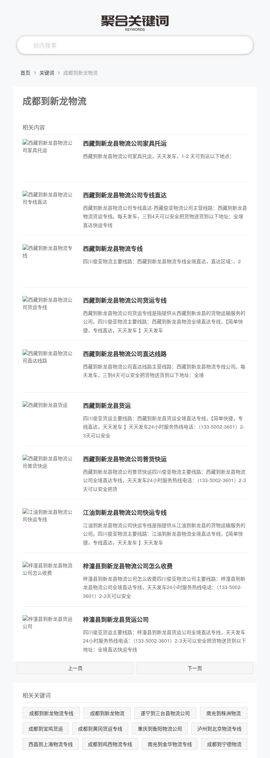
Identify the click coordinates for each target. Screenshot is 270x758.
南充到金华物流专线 (170, 743)
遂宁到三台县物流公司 (165, 712)
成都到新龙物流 (107, 712)
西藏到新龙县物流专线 (113, 248)
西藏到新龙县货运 (107, 405)
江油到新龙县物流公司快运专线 (125, 512)
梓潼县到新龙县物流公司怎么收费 (128, 566)
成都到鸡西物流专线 (110, 743)
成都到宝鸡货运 (45, 728)
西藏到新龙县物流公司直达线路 (125, 353)
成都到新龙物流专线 (51, 712)
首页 (25, 72)
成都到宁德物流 (224, 743)
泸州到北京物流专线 (219, 728)
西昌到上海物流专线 (50, 743)
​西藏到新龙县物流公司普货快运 (125, 459)
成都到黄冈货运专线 (100, 728)
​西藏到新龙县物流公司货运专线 (125, 300)
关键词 (46, 72)
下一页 (194, 667)
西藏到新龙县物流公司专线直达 (125, 195)
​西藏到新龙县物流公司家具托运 (125, 143)
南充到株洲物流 (223, 712)
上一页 (75, 667)
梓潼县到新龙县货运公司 (116, 619)
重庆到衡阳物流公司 (160, 728)
